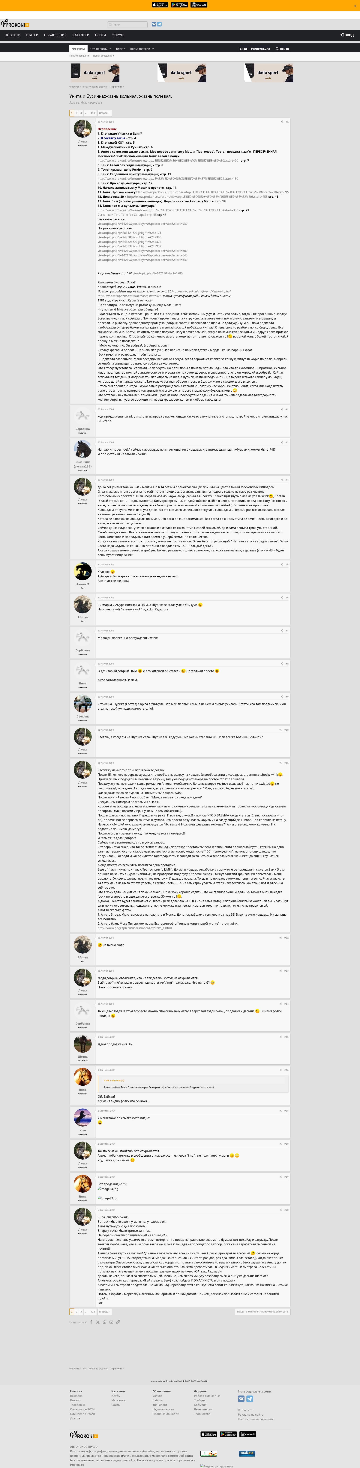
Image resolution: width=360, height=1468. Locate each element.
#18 (286, 1143)
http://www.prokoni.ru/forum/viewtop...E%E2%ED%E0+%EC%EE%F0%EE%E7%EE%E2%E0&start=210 (206, 192)
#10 (286, 729)
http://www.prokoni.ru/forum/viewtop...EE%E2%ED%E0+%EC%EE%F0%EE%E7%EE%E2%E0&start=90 (168, 161)
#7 (287, 630)
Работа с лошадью (207, 1396)
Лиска (76, 102)
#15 (286, 1036)
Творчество (202, 1414)
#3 (287, 442)
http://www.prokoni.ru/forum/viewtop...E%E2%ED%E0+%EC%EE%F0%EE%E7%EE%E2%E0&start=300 (168, 210)
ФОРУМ (118, 35)
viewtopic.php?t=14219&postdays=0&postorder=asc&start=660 (143, 251)
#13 (286, 970)
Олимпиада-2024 (82, 1409)
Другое (75, 1418)
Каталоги (80, 35)
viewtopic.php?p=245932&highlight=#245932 (129, 246)
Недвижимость (163, 1409)
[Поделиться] (281, 122)
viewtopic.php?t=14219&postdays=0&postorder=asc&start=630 (143, 260)
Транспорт (160, 1405)
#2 (287, 409)
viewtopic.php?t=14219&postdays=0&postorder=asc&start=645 (143, 255)
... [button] (86, 113)
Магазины (118, 1400)
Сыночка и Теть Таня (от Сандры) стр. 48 (127, 215)
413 (93, 113)
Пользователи (140, 49)
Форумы (78, 49)
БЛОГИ (100, 35)
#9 (287, 696)
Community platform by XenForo (180, 1381)
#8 (287, 663)
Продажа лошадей (166, 1414)
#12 (286, 937)
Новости (13, 35)
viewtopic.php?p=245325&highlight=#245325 (129, 242)
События (200, 1405)
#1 (287, 121)
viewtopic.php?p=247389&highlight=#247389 (129, 237)
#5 (287, 564)
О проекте (245, 1410)
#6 (287, 597)
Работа (158, 1400)
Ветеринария (203, 1409)
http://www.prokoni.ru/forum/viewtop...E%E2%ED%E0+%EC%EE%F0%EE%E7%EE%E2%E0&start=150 (168, 179)
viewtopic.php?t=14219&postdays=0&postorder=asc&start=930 (143, 224)
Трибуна (200, 1400)
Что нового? (98, 49)
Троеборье (77, 1405)
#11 (286, 762)
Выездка (76, 1396)
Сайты (115, 1405)
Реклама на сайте (250, 1414)
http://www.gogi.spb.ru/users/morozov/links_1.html (135, 928)
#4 (287, 479)
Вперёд (103, 113)
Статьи (32, 35)
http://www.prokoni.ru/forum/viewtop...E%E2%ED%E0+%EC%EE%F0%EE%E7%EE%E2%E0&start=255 (197, 197)
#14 (286, 1003)
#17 (286, 1110)
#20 (286, 1209)
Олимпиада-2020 (82, 1414)
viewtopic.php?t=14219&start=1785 (158, 273)
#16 (286, 1070)
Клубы (116, 1396)
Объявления (55, 35)
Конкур (75, 1400)
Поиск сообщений (103, 55)
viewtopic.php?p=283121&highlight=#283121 (129, 233)
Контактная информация (256, 1419)
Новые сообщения (79, 55)
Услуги (157, 1396)
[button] (110, 48)
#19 (286, 1176)
